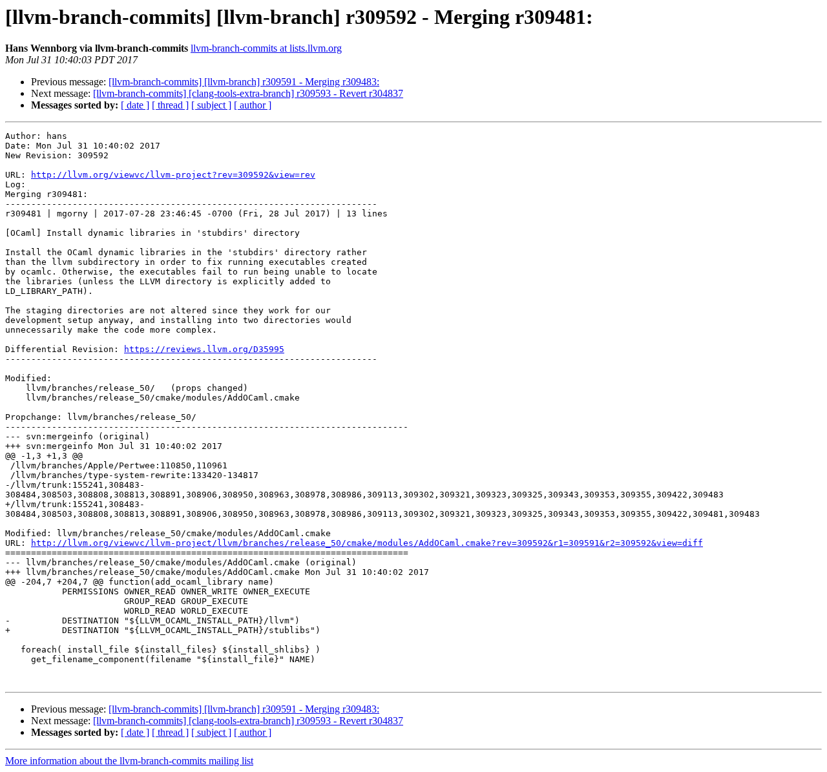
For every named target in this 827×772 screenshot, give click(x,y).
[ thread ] (170, 104)
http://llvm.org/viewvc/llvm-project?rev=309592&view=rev (173, 175)
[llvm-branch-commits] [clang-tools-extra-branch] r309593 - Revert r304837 (248, 93)
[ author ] (252, 104)
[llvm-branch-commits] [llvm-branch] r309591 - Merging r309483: (244, 81)
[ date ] (135, 104)
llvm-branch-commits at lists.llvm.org (266, 48)
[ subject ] (211, 104)
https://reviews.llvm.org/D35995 (204, 349)
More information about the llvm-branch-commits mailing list (129, 760)
